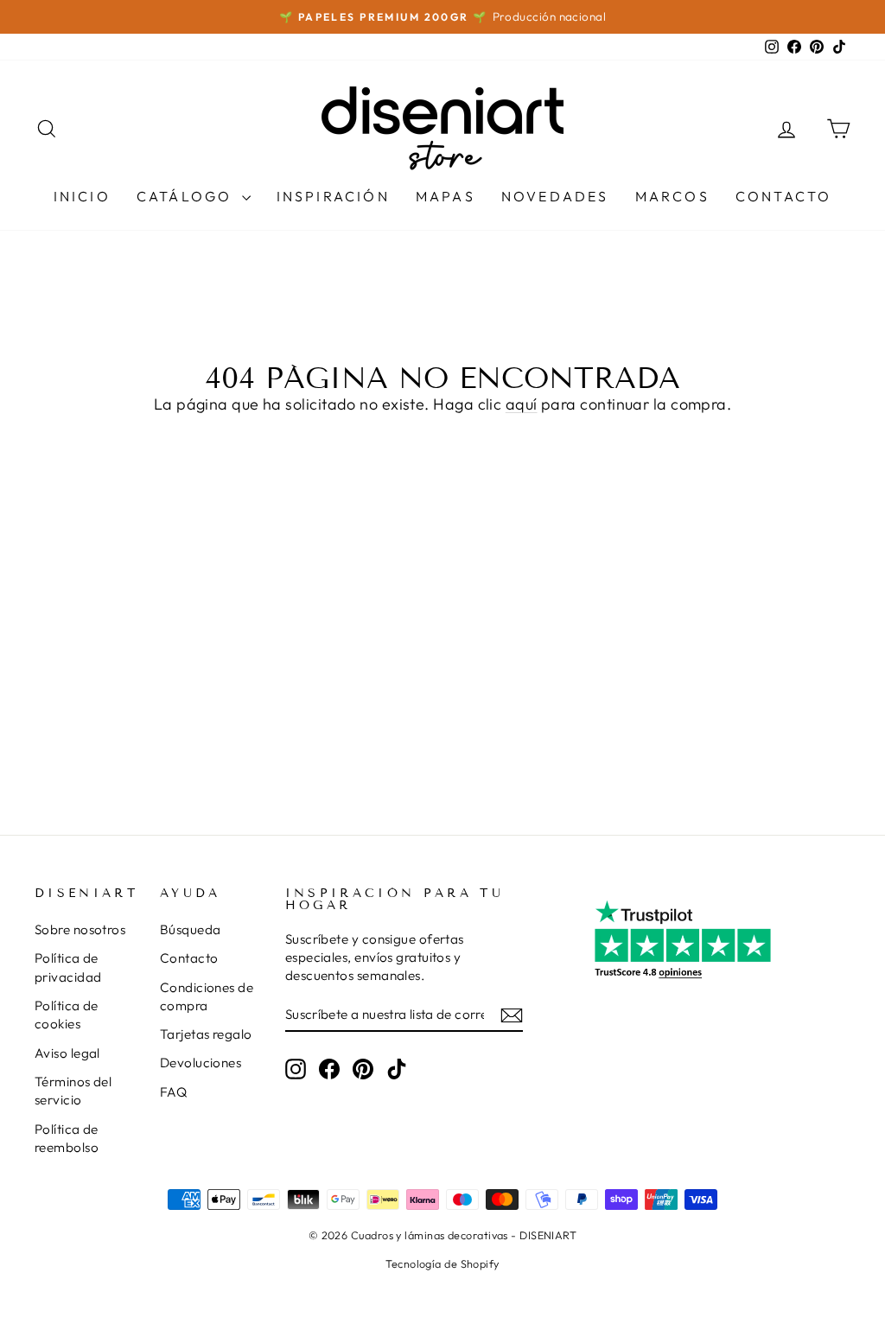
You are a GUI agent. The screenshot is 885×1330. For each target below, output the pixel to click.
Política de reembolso (67, 1138)
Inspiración (333, 196)
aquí (522, 404)
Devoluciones (200, 1062)
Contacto (783, 196)
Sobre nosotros (80, 929)
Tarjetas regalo (206, 1034)
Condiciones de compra (206, 996)
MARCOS (672, 196)
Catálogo (187, 196)
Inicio (82, 196)
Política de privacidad (68, 967)
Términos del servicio (73, 1090)
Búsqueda (190, 929)
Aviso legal (67, 1053)
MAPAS (445, 196)
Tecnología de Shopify (442, 1263)
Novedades (555, 196)
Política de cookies (67, 1014)
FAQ (173, 1092)
